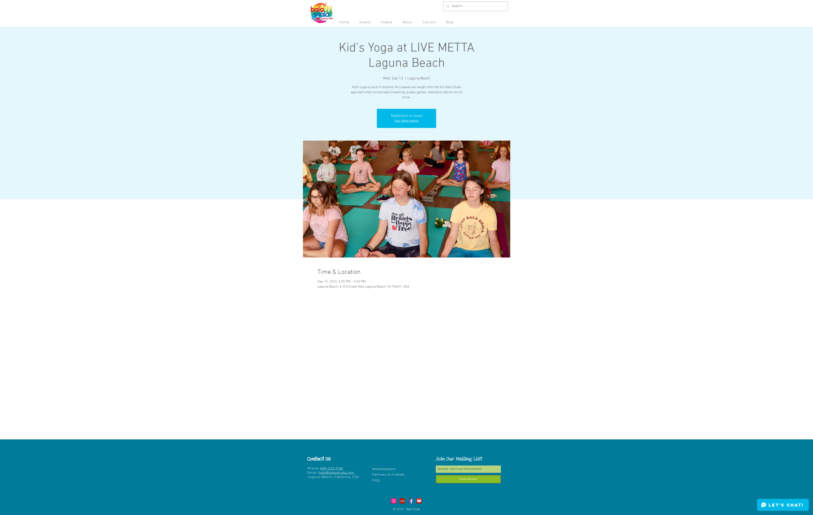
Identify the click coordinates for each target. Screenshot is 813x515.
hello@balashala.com (336, 472)
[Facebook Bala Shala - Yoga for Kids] (410, 501)
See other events (406, 121)
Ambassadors (383, 469)
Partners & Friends (388, 474)
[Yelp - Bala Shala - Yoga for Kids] (402, 501)
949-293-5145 (331, 468)
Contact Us (319, 459)
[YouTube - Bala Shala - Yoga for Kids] (419, 501)
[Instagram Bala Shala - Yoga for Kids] (393, 501)
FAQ (376, 480)
